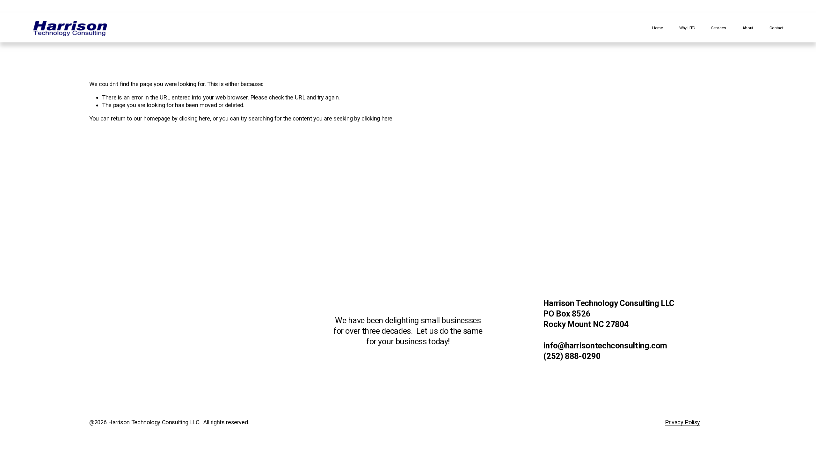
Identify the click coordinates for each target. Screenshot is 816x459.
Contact (776, 28)
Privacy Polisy (682, 422)
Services (718, 28)
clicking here (194, 118)
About (748, 28)
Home (657, 28)
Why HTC (687, 28)
